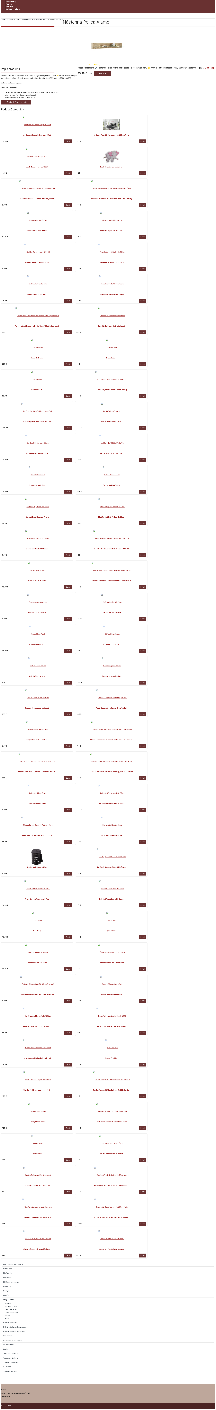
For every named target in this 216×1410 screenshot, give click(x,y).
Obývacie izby (8, 1336)
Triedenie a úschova (10, 1358)
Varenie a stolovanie (10, 1362)
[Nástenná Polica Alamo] (108, 46)
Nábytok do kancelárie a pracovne (15, 1327)
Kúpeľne (6, 1295)
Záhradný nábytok (10, 1371)
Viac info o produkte (16, 102)
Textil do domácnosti (11, 1354)
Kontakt (3, 1390)
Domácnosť (7, 1277)
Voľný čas (7, 1367)
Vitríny (7, 1318)
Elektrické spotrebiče (11, 1282)
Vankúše (9, 7)
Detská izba (7, 1269)
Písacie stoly (11, 1)
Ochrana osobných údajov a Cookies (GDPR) (15, 1393)
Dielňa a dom (8, 1273)
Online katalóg (5, 1396)
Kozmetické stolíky (11, 1306)
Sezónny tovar (8, 1345)
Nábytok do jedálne (10, 1322)
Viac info (102, 73)
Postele (9, 4)
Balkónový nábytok (13, 9)
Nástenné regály (11, 1309)
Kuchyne (6, 1291)
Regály (7, 1315)
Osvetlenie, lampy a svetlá (12, 1340)
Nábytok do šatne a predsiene (14, 1331)
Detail (68, 141)
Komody (8, 1303)
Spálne (5, 1349)
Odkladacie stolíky (11, 1312)
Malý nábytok (8, 1300)
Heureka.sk (7, 1286)
